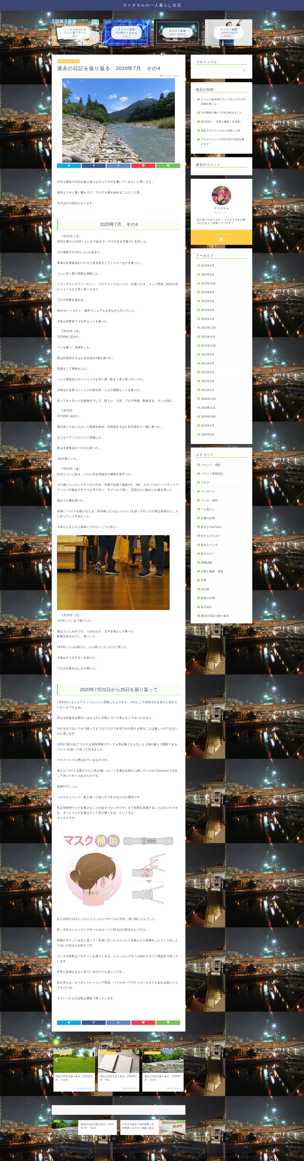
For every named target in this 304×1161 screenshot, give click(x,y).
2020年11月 (208, 407)
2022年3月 (207, 309)
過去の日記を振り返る (68, 61)
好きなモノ (208, 553)
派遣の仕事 (208, 597)
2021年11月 (208, 336)
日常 (204, 580)
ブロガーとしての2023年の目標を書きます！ (222, 141)
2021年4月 (207, 363)
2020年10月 (208, 416)
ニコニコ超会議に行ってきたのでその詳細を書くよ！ (223, 101)
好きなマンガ (209, 544)
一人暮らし (208, 509)
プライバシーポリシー (65, 1157)
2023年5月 (207, 265)
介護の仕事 (208, 518)
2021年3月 (207, 372)
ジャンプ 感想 (211, 464)
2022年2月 (207, 318)
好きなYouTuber (211, 526)
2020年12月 (208, 398)
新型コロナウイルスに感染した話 (220, 130)
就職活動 (206, 562)
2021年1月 (207, 390)
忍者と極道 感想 (212, 571)
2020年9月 (207, 425)
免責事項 (85, 1157)
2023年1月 (207, 274)
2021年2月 (207, 381)
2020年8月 (207, 434)
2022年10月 (208, 283)
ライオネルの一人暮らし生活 (152, 5)
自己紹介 (206, 606)
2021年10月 (208, 345)
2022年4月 (207, 301)
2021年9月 (207, 354)
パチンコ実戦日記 (212, 473)
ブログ (205, 482)
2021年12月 (208, 327)
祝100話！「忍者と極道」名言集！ (222, 121)
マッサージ (208, 491)
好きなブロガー (211, 535)
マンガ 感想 (209, 500)
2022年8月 (207, 292)
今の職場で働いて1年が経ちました (221, 112)
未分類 (205, 589)
